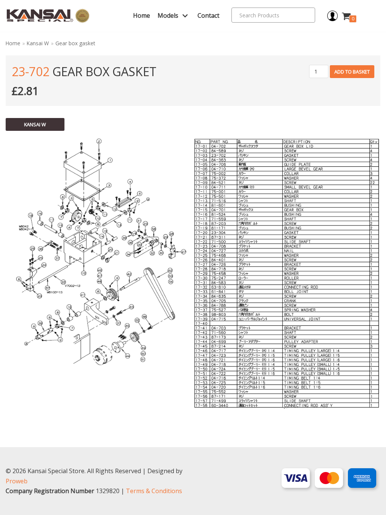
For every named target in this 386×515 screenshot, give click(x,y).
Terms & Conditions (154, 491)
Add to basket (352, 71)
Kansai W (38, 43)
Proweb (17, 481)
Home (141, 15)
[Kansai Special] (48, 16)
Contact (208, 15)
